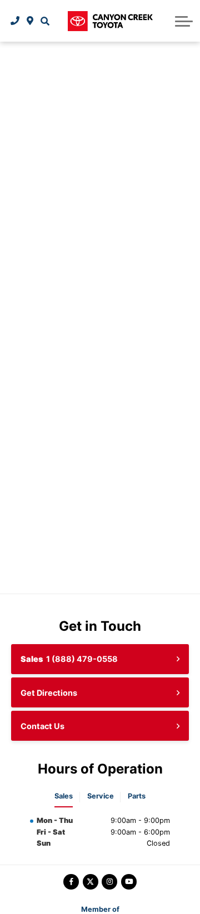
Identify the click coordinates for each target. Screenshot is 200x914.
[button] (45, 21)
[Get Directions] (30, 21)
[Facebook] (71, 882)
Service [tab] (100, 796)
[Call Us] (15, 21)
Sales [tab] (63, 796)
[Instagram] (109, 882)
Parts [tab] (137, 796)
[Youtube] (129, 882)
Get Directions (49, 692)
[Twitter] (90, 882)
